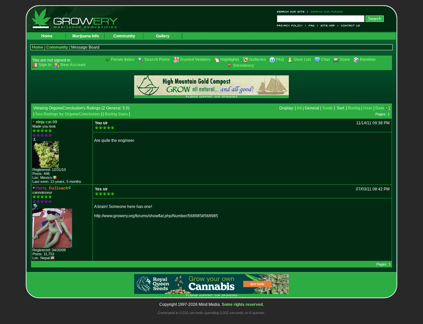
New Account (73, 64)
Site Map (328, 25)
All (299, 108)
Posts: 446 (41, 174)
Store (345, 59)
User (367, 108)
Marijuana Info (85, 36)
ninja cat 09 (46, 122)
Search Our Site (292, 12)
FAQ (312, 25)
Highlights (229, 59)
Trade (327, 108)
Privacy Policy (291, 25)
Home (47, 36)
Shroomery (243, 65)
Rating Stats (116, 114)
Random (368, 59)
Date (379, 108)
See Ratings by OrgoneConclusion (67, 114)
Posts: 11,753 (43, 254)
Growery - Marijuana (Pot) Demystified (79, 18)
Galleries (257, 59)
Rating (354, 108)
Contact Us (349, 25)
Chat (325, 59)
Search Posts (157, 59)
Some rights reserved (242, 304)
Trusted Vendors (195, 59)
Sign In (45, 64)
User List (302, 59)
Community (124, 36)
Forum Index (123, 59)
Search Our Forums (325, 12)
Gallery (163, 36)
